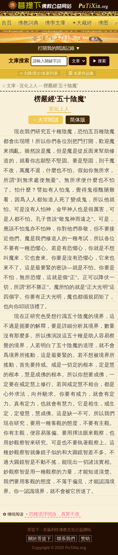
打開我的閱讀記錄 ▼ (59, 48)
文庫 (11, 85)
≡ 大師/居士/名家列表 (39, 73)
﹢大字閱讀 (45, 120)
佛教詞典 (28, 23)
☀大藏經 (82, 23)
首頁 (6, 23)
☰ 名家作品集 (81, 73)
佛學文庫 (55, 23)
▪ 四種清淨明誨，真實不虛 (52, 514)
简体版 (77, 120)
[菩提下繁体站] (59, 9)
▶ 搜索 (99, 61)
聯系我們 (66, 538)
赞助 (85, 538)
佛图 (103, 23)
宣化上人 (28, 85)
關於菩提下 (39, 538)
